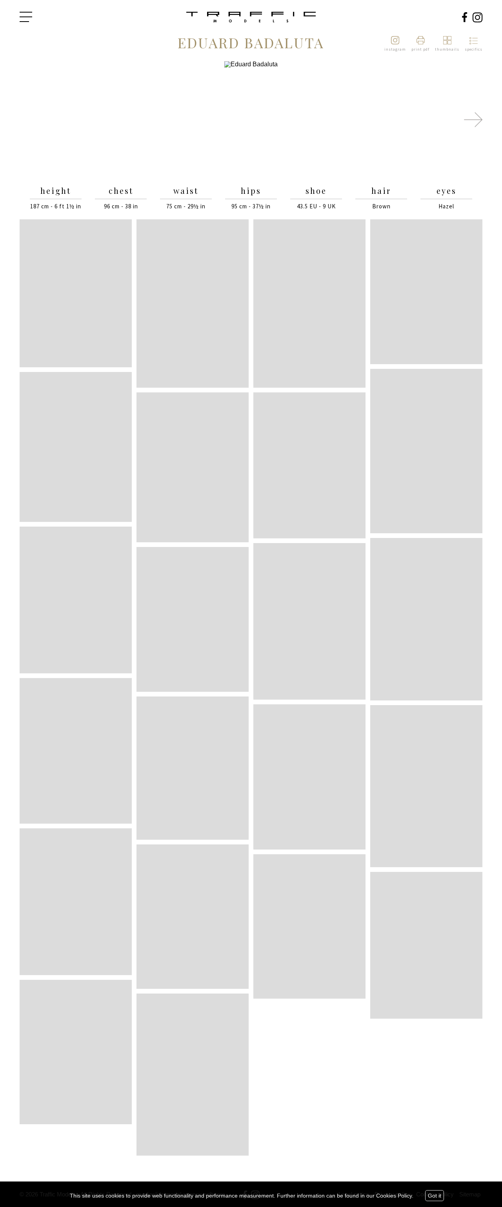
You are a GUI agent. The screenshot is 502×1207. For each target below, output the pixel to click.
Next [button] (473, 119)
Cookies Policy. (394, 1195)
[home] (251, 18)
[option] (251, 120)
